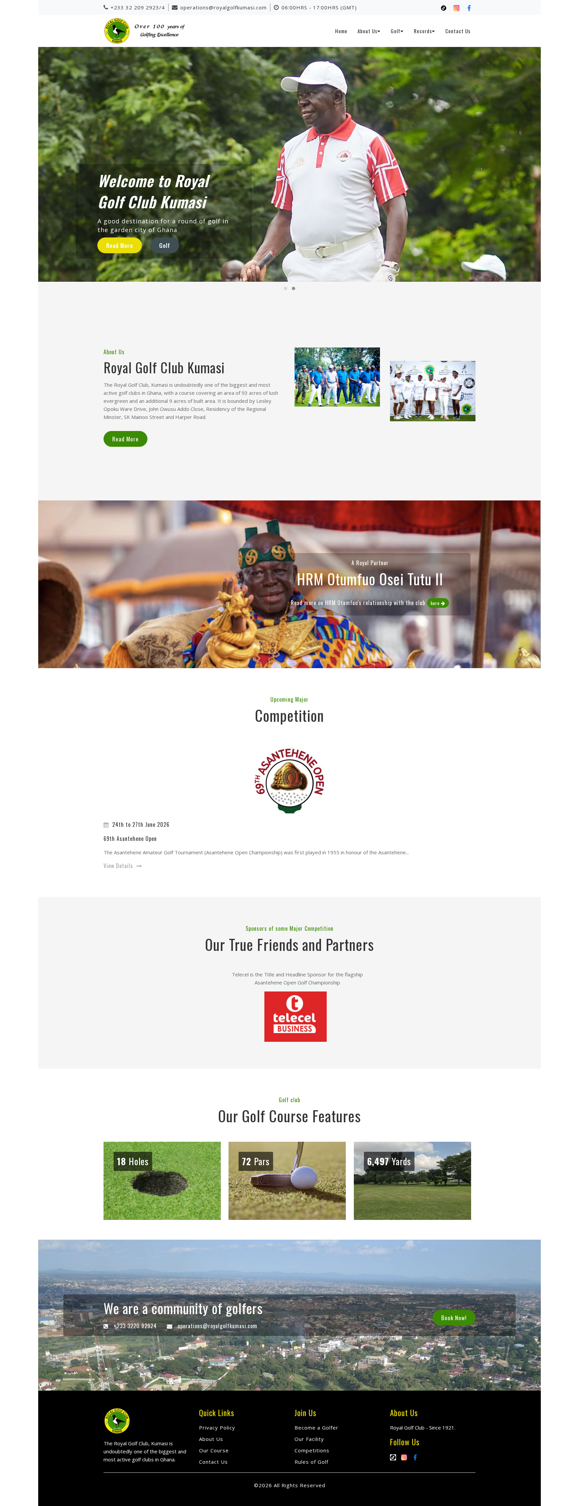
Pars (256, 1161)
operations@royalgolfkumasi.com (223, 7)
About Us (367, 31)
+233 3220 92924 (135, 1326)
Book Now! (454, 1317)
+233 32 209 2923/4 (138, 7)
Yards (389, 1161)
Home (341, 31)
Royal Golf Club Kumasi (164, 367)
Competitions (312, 1450)
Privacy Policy (217, 1427)
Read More (125, 439)
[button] (285, 288)
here (435, 602)
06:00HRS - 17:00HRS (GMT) (319, 7)
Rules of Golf (311, 1461)
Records (423, 31)
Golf (395, 31)
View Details (118, 866)
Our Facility (309, 1439)
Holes (133, 1161)
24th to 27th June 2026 (141, 824)
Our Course (214, 1450)
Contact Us (457, 31)
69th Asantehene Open (130, 839)
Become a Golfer (316, 1427)
